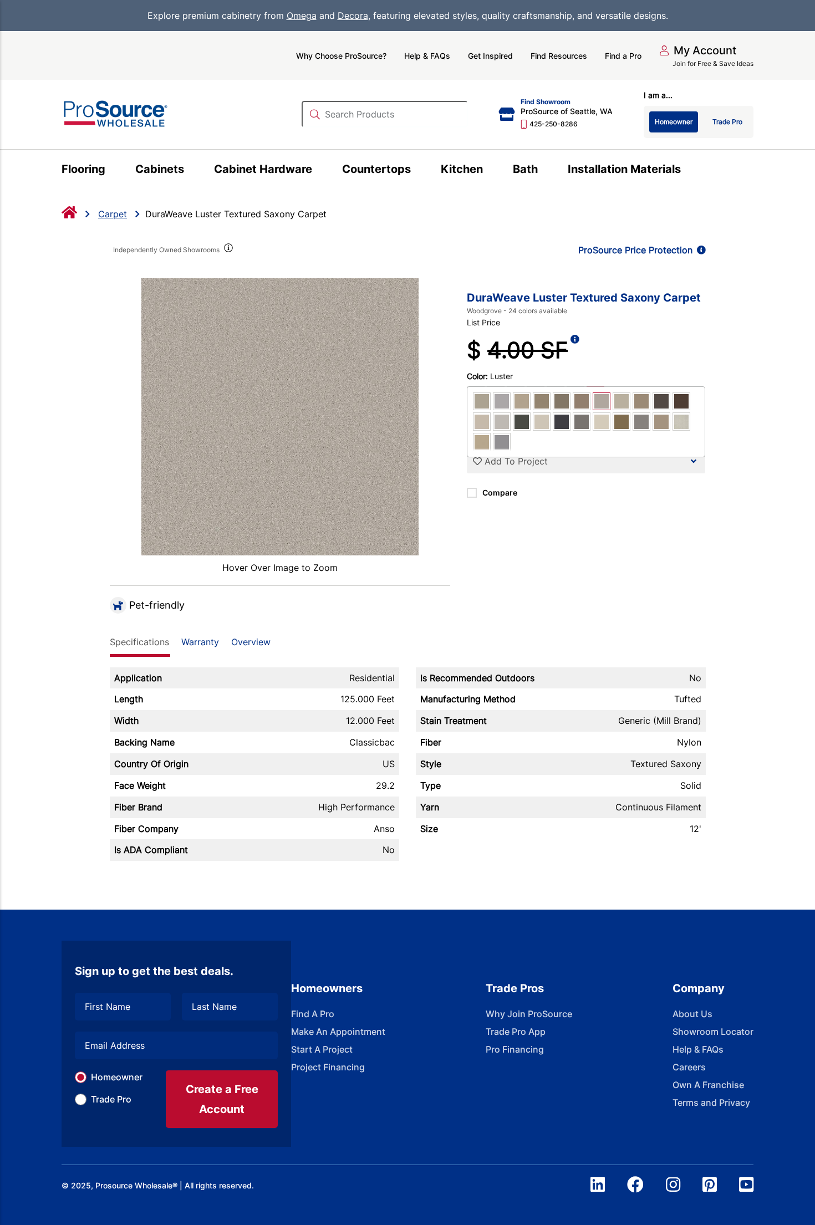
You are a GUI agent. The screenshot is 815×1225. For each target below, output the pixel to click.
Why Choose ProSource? (341, 55)
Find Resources (559, 55)
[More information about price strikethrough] (574, 350)
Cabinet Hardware (263, 169)
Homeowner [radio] (673, 122)
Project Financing (328, 1067)
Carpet (112, 214)
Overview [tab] (251, 641)
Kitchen (462, 169)
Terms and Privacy (711, 1102)
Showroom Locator (713, 1031)
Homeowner (116, 1077)
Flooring (83, 169)
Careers (689, 1067)
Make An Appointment (338, 1031)
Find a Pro (623, 55)
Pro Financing (515, 1049)
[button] (697, 50)
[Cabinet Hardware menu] (318, 170)
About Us (692, 1013)
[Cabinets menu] (190, 170)
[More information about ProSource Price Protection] (699, 250)
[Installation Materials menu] (687, 170)
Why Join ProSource (529, 1013)
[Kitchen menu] (489, 170)
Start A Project (322, 1049)
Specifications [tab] (139, 641)
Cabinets (159, 169)
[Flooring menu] (111, 170)
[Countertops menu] (417, 170)
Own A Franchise (708, 1084)
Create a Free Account (222, 1099)
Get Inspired (490, 55)
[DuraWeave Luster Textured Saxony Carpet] (280, 416)
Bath (525, 169)
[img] (228, 250)
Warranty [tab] (200, 641)
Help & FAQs (427, 55)
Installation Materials (624, 169)
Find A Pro (312, 1013)
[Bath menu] (544, 170)
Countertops (376, 169)
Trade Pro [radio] (727, 122)
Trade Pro (111, 1099)
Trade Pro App (516, 1031)
